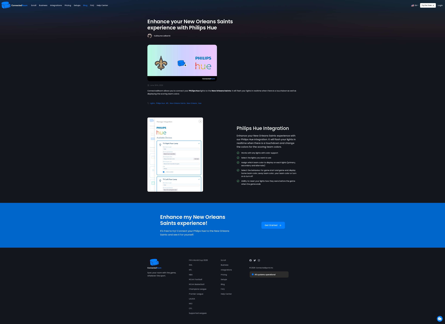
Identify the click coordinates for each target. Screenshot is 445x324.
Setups (77, 5)
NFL (167, 103)
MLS (190, 303)
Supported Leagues (198, 313)
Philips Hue (160, 103)
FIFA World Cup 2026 (198, 260)
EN (416, 5)
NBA (191, 274)
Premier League (196, 294)
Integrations (56, 5)
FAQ (92, 5)
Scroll (33, 5)
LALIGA (192, 298)
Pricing (68, 5)
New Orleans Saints (177, 103)
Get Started (273, 225)
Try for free (428, 5)
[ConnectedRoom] (14, 5)
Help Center (102, 5)
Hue (199, 103)
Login (440, 5)
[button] (440, 319)
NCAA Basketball (196, 284)
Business (43, 5)
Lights (152, 103)
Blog (85, 5)
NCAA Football (195, 279)
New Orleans (192, 103)
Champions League (197, 289)
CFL (190, 308)
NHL (190, 265)
